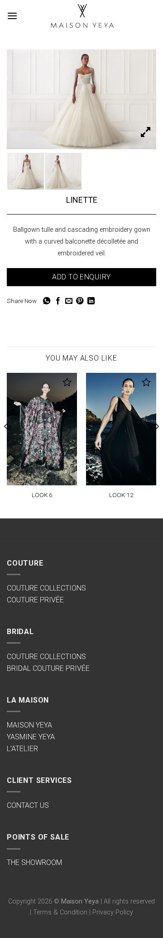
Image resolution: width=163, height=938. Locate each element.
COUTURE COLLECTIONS (46, 588)
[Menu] (12, 16)
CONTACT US (28, 805)
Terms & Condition (60, 912)
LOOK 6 (42, 494)
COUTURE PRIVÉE (35, 600)
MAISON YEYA (29, 725)
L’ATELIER (22, 748)
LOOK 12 (121, 494)
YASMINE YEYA (31, 737)
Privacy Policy (112, 912)
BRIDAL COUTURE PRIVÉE (48, 668)
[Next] (156, 445)
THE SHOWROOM (34, 862)
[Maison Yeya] (81, 16)
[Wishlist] (67, 382)
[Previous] (6, 445)
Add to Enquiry (81, 277)
